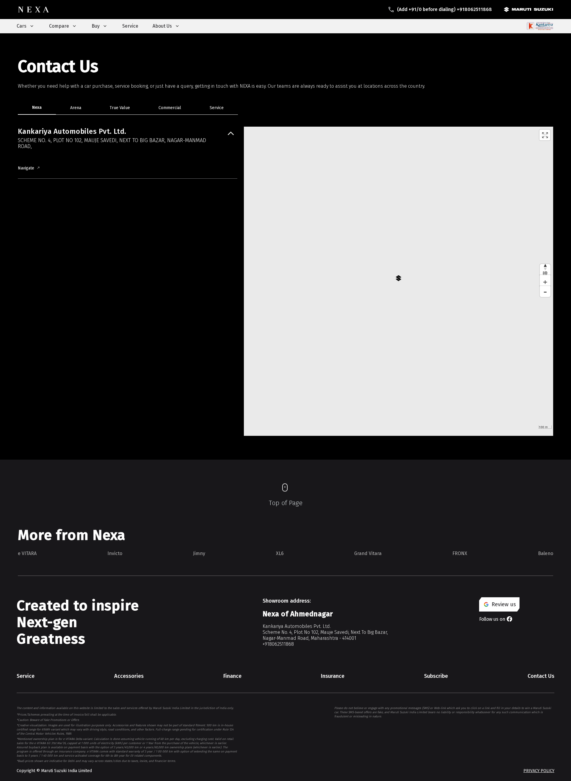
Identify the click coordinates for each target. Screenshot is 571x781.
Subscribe (436, 676)
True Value (120, 107)
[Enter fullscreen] (544, 135)
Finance (232, 676)
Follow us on (492, 619)
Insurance (332, 676)
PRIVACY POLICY (538, 770)
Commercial (170, 107)
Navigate (26, 168)
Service (130, 26)
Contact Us (541, 676)
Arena (75, 107)
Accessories (129, 676)
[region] (398, 281)
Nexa (37, 107)
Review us (504, 604)
